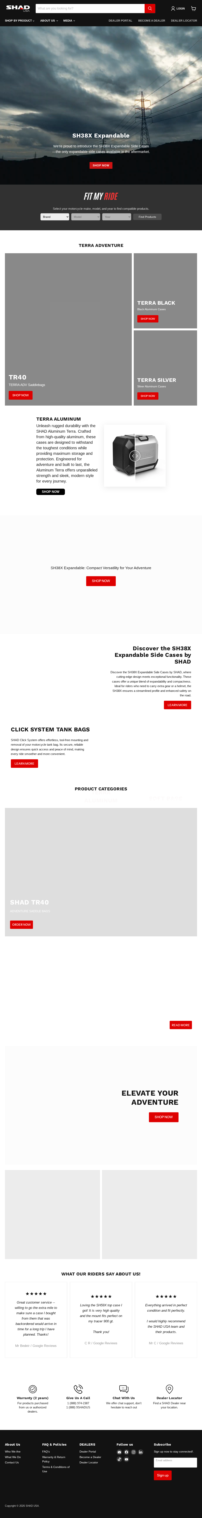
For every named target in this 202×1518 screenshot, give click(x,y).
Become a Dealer (151, 20)
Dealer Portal (120, 20)
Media (68, 20)
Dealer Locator (184, 20)
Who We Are (13, 1451)
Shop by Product (19, 20)
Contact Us (12, 1462)
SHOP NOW (101, 165)
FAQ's (46, 1451)
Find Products (147, 216)
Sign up (162, 1475)
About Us (48, 20)
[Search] (150, 8)
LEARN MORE (177, 705)
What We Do (13, 1457)
